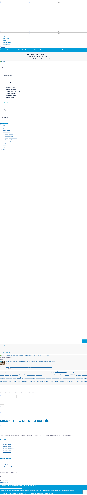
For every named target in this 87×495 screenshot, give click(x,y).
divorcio (7, 375)
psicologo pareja (2, 378)
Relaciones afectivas (40, 378)
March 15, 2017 (8, 329)
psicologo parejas (9, 378)
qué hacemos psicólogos (29, 378)
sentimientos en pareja (57, 378)
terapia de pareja (21, 381)
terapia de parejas (62, 381)
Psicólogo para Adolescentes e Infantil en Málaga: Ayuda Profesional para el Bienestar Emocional (29, 367)
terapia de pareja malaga (51, 381)
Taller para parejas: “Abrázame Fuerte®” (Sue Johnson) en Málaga (28, 275)
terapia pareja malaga (81, 381)
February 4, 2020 (9, 271)
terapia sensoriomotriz (3, 383)
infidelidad (22, 375)
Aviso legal (5, 464)
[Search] (84, 341)
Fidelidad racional (15, 375)
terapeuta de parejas (79, 378)
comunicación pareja (49, 372)
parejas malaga (78, 375)
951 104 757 (3, 482)
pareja (72, 375)
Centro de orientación (28, 372)
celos (23, 372)
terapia (85, 378)
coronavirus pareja (80, 372)
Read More (2, 225)
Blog (4, 36)
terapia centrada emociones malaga (6, 381)
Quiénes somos (8, 75)
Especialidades (8, 83)
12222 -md (2, 212)
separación (65, 378)
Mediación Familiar (11, 95)
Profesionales (84, 375)
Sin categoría (6, 38)
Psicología (14, 378)
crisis (85, 372)
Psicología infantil (11, 93)
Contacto (6, 117)
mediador (67, 375)
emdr (10, 375)
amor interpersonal (18, 372)
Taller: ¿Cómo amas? (9, 332)
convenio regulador (72, 372)
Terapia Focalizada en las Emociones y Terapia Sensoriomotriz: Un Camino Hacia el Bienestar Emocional (30, 361)
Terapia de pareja (7, 42)
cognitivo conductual (40, 372)
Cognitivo (34, 372)
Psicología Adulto (11, 87)
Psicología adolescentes (13, 91)
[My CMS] (2, 47)
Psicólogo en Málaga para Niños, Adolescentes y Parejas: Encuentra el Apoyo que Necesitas (27, 355)
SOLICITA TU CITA (4, 123)
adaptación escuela (10, 372)
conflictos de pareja (61, 372)
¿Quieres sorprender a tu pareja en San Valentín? (21, 216)
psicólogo (20, 378)
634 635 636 (10, 482)
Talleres (4, 40)
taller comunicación (71, 378)
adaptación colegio (3, 372)
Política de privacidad (8, 466)
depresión (2, 375)
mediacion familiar (50, 375)
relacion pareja (48, 378)
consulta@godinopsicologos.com (23, 476)
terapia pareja (70, 381)
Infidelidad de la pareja (31, 375)
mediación (61, 375)
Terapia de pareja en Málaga (36, 381)
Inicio (5, 67)
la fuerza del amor (39, 375)
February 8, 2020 (9, 212)
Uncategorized (6, 44)
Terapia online (10, 97)
